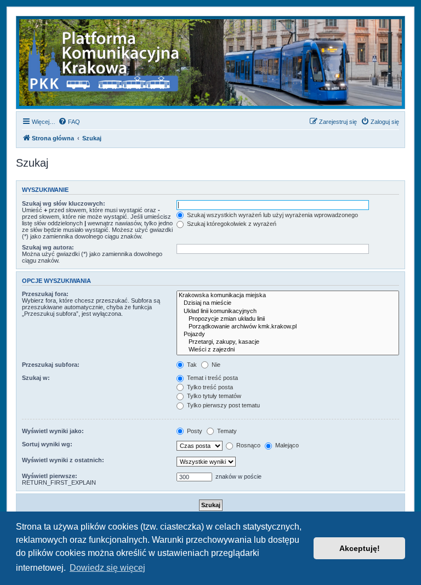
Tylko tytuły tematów (213, 396)
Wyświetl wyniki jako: (53, 431)
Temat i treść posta (211, 377)
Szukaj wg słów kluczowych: (63, 203)
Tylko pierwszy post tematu (222, 405)
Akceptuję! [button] (359, 548)
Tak (191, 364)
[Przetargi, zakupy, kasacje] (288, 342)
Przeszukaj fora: (45, 294)
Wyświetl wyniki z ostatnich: (63, 460)
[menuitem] (69, 121)
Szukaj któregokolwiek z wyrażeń (230, 223)
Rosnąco (247, 445)
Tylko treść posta (209, 387)
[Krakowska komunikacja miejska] (288, 295)
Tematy (226, 431)
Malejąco (286, 445)
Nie (215, 364)
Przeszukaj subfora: (50, 364)
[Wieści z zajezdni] (288, 350)
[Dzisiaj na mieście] (288, 303)
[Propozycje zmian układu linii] (288, 319)
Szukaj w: (36, 377)
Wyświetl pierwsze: (49, 476)
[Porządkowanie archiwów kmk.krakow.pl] (288, 327)
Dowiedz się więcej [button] (107, 567)
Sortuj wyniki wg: (47, 444)
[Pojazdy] (288, 334)
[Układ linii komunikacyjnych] (288, 311)
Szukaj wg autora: (48, 247)
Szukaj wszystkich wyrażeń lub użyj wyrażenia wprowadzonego (271, 215)
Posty (193, 431)
